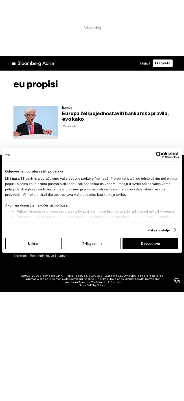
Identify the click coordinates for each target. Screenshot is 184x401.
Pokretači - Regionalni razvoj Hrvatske (33, 256)
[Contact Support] (177, 281)
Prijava (145, 63)
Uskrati (33, 244)
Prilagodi (89, 244)
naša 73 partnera (26, 178)
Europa (67, 107)
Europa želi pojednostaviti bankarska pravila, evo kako (115, 116)
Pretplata (162, 63)
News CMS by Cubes (92, 285)
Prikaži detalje (158, 230)
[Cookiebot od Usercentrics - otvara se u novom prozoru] (159, 155)
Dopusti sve (150, 244)
